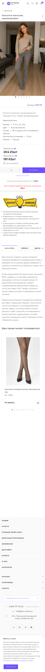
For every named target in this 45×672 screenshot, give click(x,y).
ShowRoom (7, 544)
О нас (5, 561)
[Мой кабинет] (37, 4)
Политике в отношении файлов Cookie (18, 660)
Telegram (25, 627)
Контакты (7, 567)
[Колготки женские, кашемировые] (22, 58)
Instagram (19, 627)
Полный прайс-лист (12, 532)
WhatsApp (31, 627)
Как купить (10, 248)
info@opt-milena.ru (24, 611)
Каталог (6, 577)
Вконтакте (13, 627)
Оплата (24, 248)
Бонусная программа (13, 538)
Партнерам (7, 582)
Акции (5, 520)
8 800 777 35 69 (16, 607)
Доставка (7, 550)
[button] (15, 97)
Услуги (5, 526)
